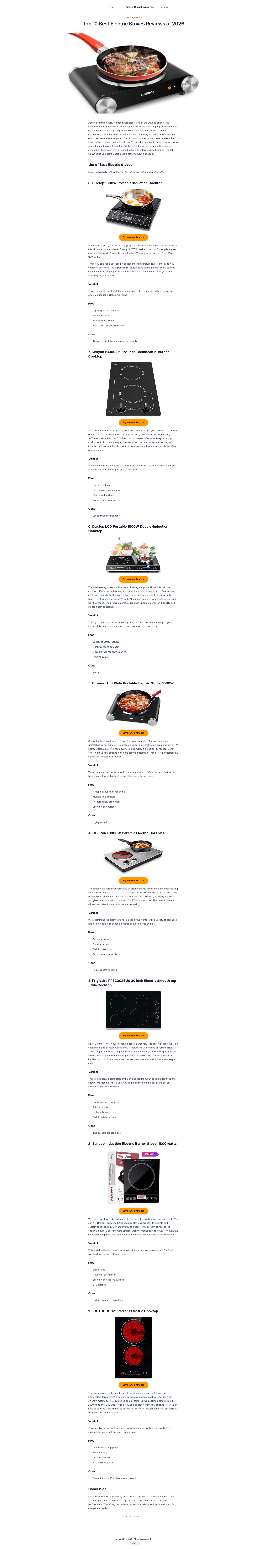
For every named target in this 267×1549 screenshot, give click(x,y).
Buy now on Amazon (133, 237)
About (152, 7)
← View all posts (133, 1516)
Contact (165, 7)
